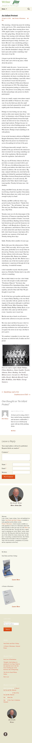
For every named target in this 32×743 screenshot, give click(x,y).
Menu (3, 9)
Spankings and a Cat (10, 392)
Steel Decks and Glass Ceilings (13, 520)
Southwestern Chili (22, 394)
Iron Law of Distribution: (10, 659)
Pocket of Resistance (7, 524)
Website (4, 472)
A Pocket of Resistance (19, 18)
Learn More (16, 606)
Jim (4, 697)
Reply (14, 430)
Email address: (7, 621)
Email (4, 468)
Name (4, 464)
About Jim (10, 697)
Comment (5, 452)
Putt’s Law (6, 677)
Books (26, 527)
